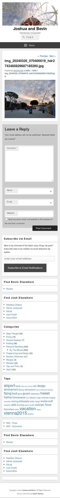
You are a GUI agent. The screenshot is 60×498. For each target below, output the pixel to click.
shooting (20, 404)
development (11, 389)
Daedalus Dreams (14, 304)
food (14, 393)
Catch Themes (38, 494)
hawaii (45, 393)
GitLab (9, 311)
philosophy (24, 401)
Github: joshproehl (14, 307)
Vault (8, 369)
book (18, 385)
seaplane (7, 405)
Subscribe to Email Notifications (25, 268)
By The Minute (16, 349)
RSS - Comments (14, 426)
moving (14, 401)
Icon (27, 397)
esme (38, 390)
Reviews (10, 362)
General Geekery (13, 340)
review (44, 401)
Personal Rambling (14, 346)
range (37, 401)
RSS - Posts (11, 422)
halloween (35, 393)
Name (9, 190)
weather (31, 414)
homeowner (19, 397)
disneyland (30, 389)
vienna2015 (15, 412)
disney (21, 389)
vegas (38, 409)
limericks (45, 397)
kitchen (33, 397)
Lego (38, 397)
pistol (32, 401)
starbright (39, 404)
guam (26, 393)
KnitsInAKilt (11, 317)
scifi (50, 401)
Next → (53, 56)
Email (9, 201)
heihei (8, 397)
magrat (52, 397)
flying (7, 393)
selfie (13, 404)
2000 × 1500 (31, 70)
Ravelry (9, 288)
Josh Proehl (11, 314)
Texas (48, 404)
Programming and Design (17, 353)
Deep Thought (12, 333)
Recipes (9, 359)
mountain (7, 401)
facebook (43, 390)
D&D (35, 386)
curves (29, 386)
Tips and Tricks (13, 366)
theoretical (9, 409)
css (25, 386)
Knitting (9, 343)
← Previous (43, 56)
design (41, 386)
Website (10, 212)
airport (9, 385)
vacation (28, 408)
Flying (9, 336)
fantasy (50, 390)
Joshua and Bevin (30, 28)
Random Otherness (14, 356)
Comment (12, 147)
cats (22, 386)
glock (20, 393)
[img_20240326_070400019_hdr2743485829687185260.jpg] (30, 117)
